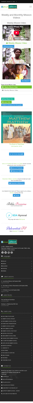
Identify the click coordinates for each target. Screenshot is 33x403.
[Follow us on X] (5, 252)
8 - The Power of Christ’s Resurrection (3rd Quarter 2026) (14, 285)
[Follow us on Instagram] (9, 252)
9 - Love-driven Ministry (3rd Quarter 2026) (11, 281)
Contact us (5, 376)
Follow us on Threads (8, 385)
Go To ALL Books (17, 154)
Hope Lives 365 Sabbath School (10, 343)
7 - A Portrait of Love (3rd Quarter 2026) (10, 290)
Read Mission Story (8, 99)
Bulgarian (4, 266)
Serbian (4, 271)
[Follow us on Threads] (12, 252)
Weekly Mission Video (17, 43)
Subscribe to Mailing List (17, 183)
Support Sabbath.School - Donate (11, 390)
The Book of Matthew (16, 145)
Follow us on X (6, 382)
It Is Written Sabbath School (9, 340)
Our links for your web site (9, 393)
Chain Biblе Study (6, 360)
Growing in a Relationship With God (9, 304)
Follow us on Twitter (18, 163)
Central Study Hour (7, 333)
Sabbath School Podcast (8, 318)
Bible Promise (5, 355)
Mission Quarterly (7, 345)
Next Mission (25, 81)
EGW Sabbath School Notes (9, 321)
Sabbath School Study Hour (9, 330)
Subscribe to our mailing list (10, 388)
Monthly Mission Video (11, 90)
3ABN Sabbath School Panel (9, 335)
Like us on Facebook (7, 163)
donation (12, 192)
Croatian (4, 268)
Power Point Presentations (9, 323)
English (4, 261)
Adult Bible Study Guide (8, 316)
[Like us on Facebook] (2, 252)
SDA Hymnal (22, 219)
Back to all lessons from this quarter (12, 105)
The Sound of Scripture (8, 352)
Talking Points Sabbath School (10, 338)
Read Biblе (5, 357)
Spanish (4, 263)
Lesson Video (7, 102)
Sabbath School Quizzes (8, 326)
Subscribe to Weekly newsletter (9, 179)
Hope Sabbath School (7, 328)
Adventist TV (16, 231)
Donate (17, 195)
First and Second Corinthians (8, 299)
